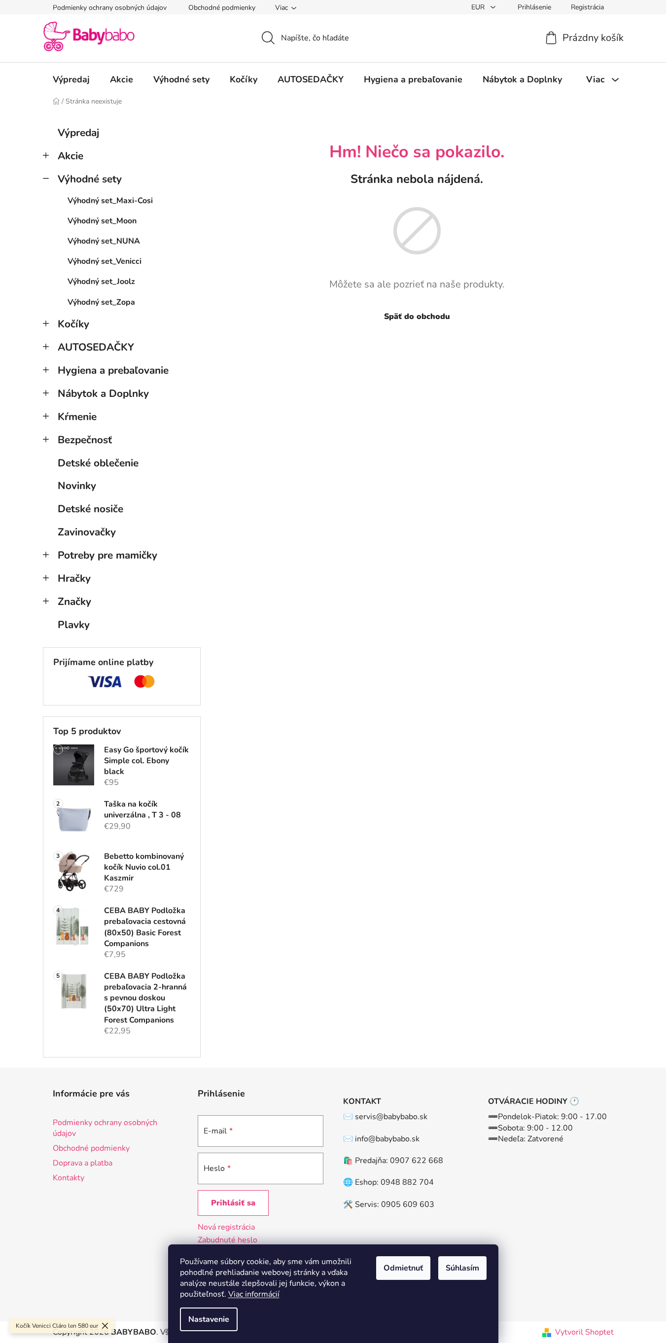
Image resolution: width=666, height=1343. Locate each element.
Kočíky (73, 324)
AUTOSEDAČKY (96, 347)
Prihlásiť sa (233, 1203)
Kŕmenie (77, 417)
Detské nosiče (90, 509)
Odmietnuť (403, 1268)
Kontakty (68, 1177)
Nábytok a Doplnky (103, 393)
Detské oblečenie (98, 463)
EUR (479, 7)
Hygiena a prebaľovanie (113, 370)
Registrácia (587, 7)
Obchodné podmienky (221, 7)
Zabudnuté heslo (227, 1240)
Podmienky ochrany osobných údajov (110, 7)
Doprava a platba (82, 1163)
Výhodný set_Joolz (101, 281)
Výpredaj (78, 133)
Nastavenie (208, 1319)
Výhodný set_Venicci (104, 261)
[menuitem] (71, 79)
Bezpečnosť (85, 440)
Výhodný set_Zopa (101, 302)
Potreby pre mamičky (107, 555)
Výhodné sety (90, 179)
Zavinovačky (87, 532)
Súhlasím (462, 1268)
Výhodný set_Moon (102, 220)
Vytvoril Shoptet (584, 1332)
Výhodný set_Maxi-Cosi (110, 200)
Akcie (70, 156)
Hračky (74, 578)
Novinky (77, 486)
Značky (74, 601)
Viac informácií (254, 1294)
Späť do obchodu (417, 316)
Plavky (74, 625)
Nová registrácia (226, 1227)
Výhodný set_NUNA (104, 241)
